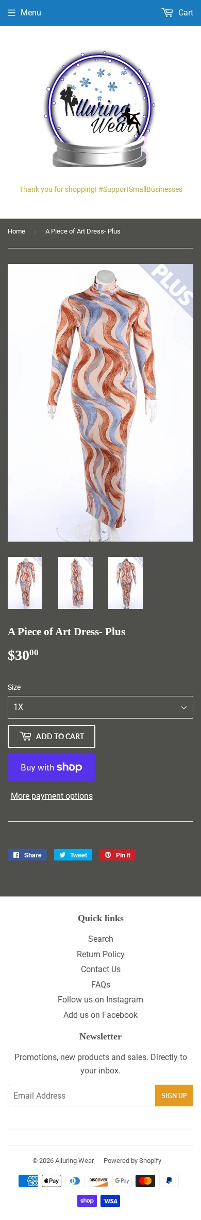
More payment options (52, 796)
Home (16, 231)
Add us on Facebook (100, 1015)
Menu (31, 12)
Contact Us (101, 969)
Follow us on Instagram (100, 999)
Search (100, 939)
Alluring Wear (74, 1160)
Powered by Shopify (132, 1160)
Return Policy (101, 954)
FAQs (100, 985)
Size (14, 687)
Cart (184, 12)
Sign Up (174, 1096)
